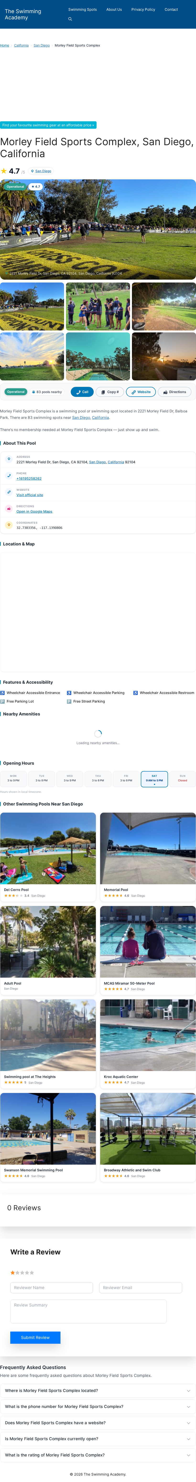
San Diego (42, 45)
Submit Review (35, 1337)
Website (144, 392)
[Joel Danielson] (98, 356)
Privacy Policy (143, 9)
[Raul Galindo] (32, 307)
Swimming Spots (82, 9)
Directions (177, 392)
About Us (114, 9)
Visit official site (29, 495)
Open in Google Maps (34, 511)
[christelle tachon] (32, 356)
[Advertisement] (98, 86)
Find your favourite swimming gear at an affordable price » (48, 125)
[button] (70, 19)
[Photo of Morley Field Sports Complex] (98, 229)
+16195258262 (29, 478)
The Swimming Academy (23, 14)
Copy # (113, 392)
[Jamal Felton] (98, 307)
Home (4, 45)
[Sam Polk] (164, 356)
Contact (171, 9)
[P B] (164, 307)
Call (85, 392)
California (21, 45)
